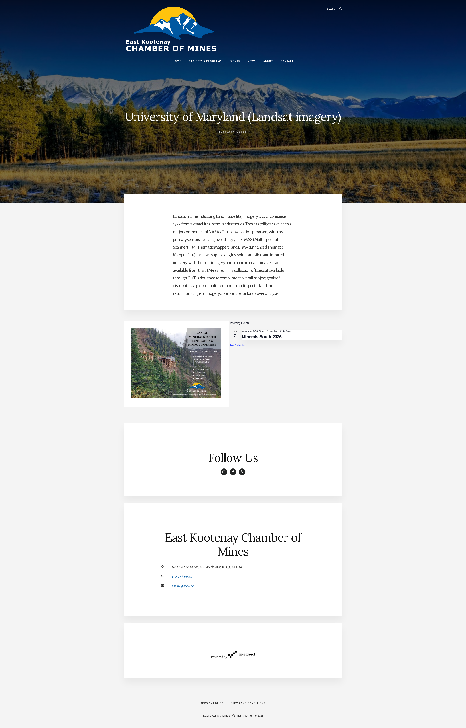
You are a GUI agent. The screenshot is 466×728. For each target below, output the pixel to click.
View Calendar (237, 345)
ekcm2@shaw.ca (183, 586)
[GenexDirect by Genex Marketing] (241, 657)
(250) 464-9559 (182, 576)
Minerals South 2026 (261, 336)
